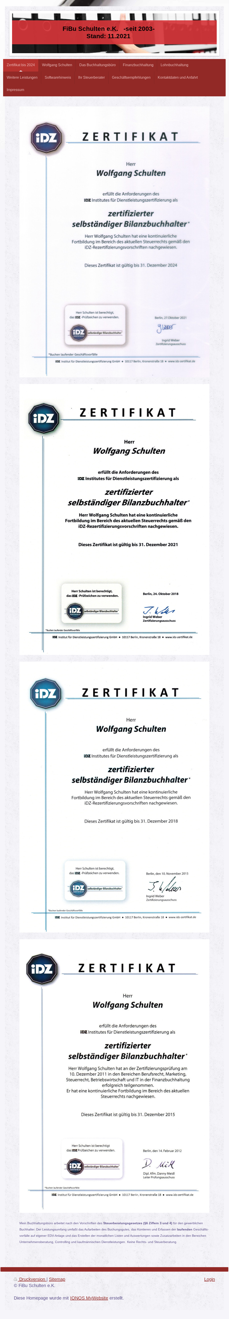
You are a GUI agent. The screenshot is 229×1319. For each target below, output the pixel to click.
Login (209, 1279)
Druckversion (32, 1279)
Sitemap (57, 1279)
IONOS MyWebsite (89, 1298)
